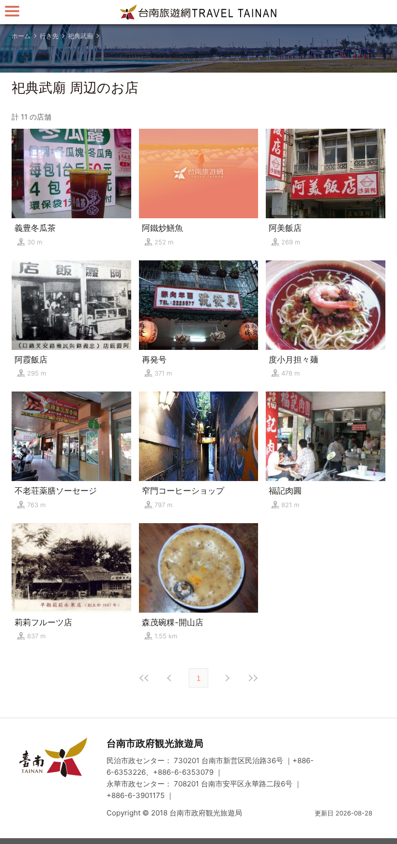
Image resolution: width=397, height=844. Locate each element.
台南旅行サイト (198, 12)
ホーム (21, 36)
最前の (144, 678)
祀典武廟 (80, 36)
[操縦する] (12, 11)
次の (170, 678)
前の (226, 678)
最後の (252, 678)
